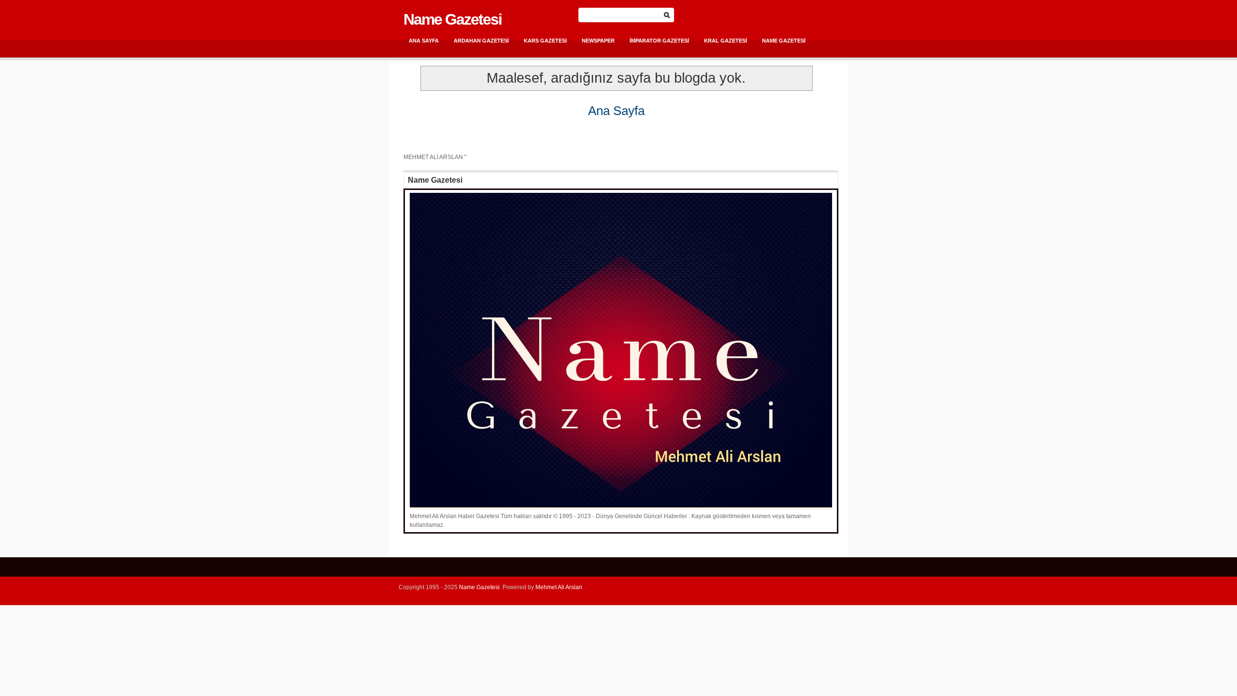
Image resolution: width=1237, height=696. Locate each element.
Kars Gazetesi (545, 41)
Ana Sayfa (424, 41)
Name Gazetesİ (783, 41)
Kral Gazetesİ (725, 41)
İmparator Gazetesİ (659, 41)
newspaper (598, 41)
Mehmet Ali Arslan (558, 587)
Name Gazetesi (452, 19)
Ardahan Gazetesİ (481, 41)
